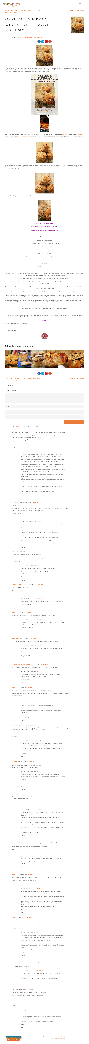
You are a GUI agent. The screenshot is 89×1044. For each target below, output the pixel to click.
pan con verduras (27, 136)
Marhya (14, 874)
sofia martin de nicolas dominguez (21, 664)
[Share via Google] (50, 41)
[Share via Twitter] (42, 41)
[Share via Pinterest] (46, 41)
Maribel (14, 687)
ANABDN (14, 840)
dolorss (14, 989)
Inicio (36, 3)
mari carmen (15, 638)
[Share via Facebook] (39, 41)
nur (13, 794)
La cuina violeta (16, 502)
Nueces (34, 37)
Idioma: (77, 3)
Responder (36, 426)
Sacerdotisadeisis (17, 426)
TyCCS (71, 3)
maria (13, 612)
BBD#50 (64, 134)
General (30, 37)
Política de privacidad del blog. (58, 1038)
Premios (49, 3)
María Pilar (15, 725)
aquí (19, 137)
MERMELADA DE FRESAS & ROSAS (76, 10)
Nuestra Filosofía (58, 3)
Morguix (14, 551)
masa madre (46, 236)
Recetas (42, 3)
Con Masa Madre (24, 37)
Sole (13, 960)
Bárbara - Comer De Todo (19, 584)
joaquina (14, 761)
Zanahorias (39, 37)
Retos (66, 3)
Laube (13, 917)
